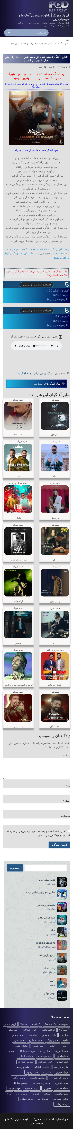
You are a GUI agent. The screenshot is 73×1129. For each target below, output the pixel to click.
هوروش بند (43, 1098)
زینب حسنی (38, 1045)
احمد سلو (13, 1029)
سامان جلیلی (21, 1045)
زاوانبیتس (53, 1045)
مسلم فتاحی (62, 1088)
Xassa (23, 1024)
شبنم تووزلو (62, 1061)
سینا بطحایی (62, 1056)
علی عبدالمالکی (42, 1067)
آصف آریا (63, 1029)
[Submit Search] (9, 32)
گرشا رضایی (26, 1098)
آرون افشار (10, 1024)
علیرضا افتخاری (26, 1061)
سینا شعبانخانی (26, 1056)
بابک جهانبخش (49, 1035)
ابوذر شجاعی (29, 1029)
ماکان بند (47, 1072)
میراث (47, 1093)
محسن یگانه (19, 1077)
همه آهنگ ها (24, 373)
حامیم (65, 1040)
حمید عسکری (35, 1040)
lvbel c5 (36, 1024)
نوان (9, 1093)
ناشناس (35, 1093)
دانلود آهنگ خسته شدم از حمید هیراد (37, 284)
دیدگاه (66, 755)
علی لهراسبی (22, 1067)
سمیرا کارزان (61, 1051)
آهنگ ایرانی (46, 373)
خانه (67, 40)
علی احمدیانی (45, 1061)
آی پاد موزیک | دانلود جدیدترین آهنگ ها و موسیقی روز (44, 17)
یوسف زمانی (61, 1104)
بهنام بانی (32, 1035)
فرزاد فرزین (62, 1072)
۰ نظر (41, 67)
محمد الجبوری (61, 1083)
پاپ (51, 67)
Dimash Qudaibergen (56, 1024)
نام (68, 785)
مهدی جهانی (14, 1088)
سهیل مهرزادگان (27, 1051)
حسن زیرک (52, 1040)
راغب (65, 1045)
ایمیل (66, 800)
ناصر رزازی (21, 1093)
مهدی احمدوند (32, 1088)
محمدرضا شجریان (41, 1083)
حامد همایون (17, 1035)
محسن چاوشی (37, 1077)
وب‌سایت (65, 816)
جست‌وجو (15, 868)
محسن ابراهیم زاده (58, 1077)
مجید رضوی (32, 1072)
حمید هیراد (44, 253)
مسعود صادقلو (20, 1083)
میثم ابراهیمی (61, 1093)
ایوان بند (64, 1035)
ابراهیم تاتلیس (48, 1029)
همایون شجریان (60, 1098)
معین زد (47, 1088)
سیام (11, 1051)
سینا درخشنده (45, 1056)
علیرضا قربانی (61, 1067)
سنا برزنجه (45, 1051)
